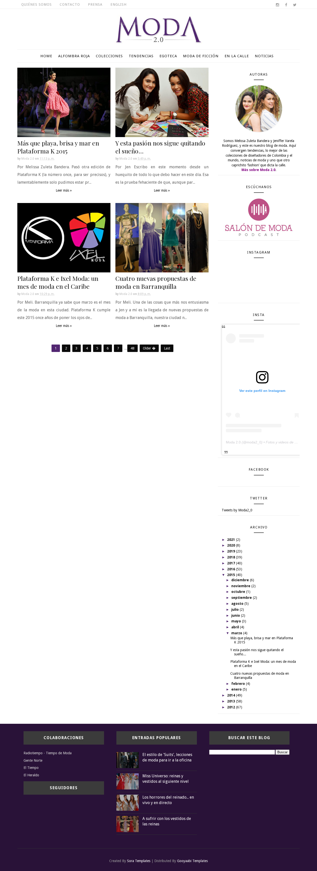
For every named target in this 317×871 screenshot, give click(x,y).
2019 (231, 551)
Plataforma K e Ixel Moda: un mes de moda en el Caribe (57, 282)
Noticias (264, 56)
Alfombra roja (74, 56)
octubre (238, 592)
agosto (237, 604)
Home (46, 56)
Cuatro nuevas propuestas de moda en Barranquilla (155, 282)
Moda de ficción (201, 56)
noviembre (241, 586)
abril (235, 627)
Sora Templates (138, 861)
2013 (231, 701)
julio (235, 609)
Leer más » (64, 190)
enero (237, 689)
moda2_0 (253, 442)
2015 (231, 575)
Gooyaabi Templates (192, 861)
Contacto (70, 4)
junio (236, 615)
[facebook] (286, 5)
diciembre (240, 580)
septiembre (242, 598)
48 (132, 348)
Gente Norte (33, 760)
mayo (236, 621)
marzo (237, 633)
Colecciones (109, 56)
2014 (231, 695)
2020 (231, 545)
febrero (238, 684)
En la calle (237, 56)
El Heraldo (31, 775)
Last (167, 348)
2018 (231, 557)
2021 (231, 540)
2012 (231, 707)
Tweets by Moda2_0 (237, 510)
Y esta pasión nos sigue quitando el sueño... (160, 147)
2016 (231, 569)
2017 (231, 563)
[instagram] (277, 5)
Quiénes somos (36, 4)
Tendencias (141, 56)
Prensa (95, 4)
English (118, 4)
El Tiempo (31, 768)
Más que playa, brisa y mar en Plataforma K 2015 (58, 147)
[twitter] (294, 5)
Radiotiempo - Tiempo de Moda (48, 753)
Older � (149, 348)
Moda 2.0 (233, 442)
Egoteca (168, 56)
